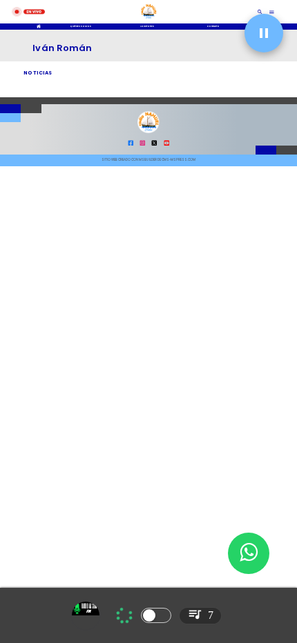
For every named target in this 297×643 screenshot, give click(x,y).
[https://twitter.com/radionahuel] (154, 144)
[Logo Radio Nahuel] (149, 19)
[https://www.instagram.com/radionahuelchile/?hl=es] (143, 144)
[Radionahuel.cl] (260, 11)
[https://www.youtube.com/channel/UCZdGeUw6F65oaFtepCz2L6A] (167, 144)
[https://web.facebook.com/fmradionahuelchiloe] (131, 144)
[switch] (156, 615)
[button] (264, 33)
